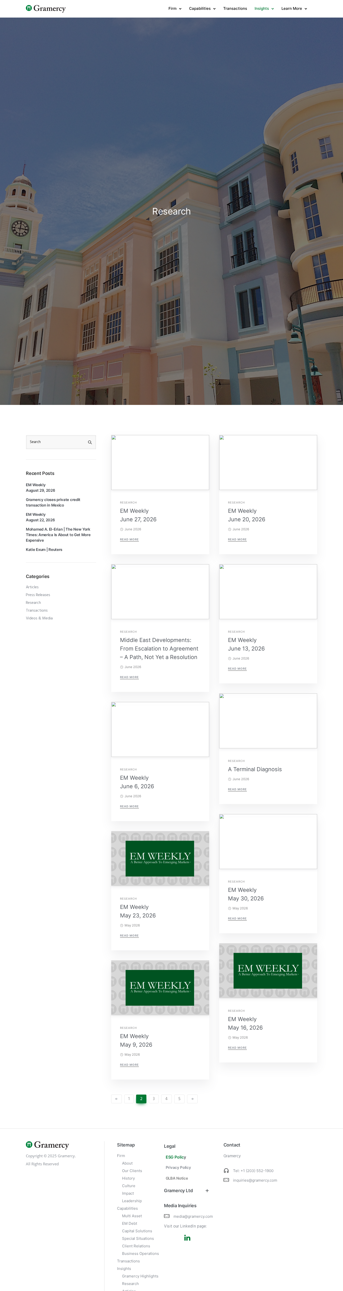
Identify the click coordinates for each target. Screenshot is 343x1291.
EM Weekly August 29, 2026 (40, 487)
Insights (262, 8)
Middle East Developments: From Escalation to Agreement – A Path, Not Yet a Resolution (159, 648)
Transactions (235, 8)
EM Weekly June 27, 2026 (138, 515)
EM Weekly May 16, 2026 (245, 1023)
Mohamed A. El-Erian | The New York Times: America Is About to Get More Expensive (58, 535)
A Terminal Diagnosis (255, 769)
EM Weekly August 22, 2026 (40, 517)
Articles (32, 587)
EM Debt (129, 1223)
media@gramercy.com (193, 1216)
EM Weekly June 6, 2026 (137, 782)
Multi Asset (132, 1215)
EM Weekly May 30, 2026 (246, 894)
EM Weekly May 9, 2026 (136, 1040)
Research (128, 502)
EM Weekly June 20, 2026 (246, 515)
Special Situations (138, 1238)
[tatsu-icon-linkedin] (187, 1237)
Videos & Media (39, 618)
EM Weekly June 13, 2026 (246, 644)
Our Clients (132, 1170)
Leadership (132, 1200)
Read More (129, 539)
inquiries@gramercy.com (255, 1180)
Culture (128, 1185)
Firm (172, 8)
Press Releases (38, 595)
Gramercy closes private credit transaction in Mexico (53, 502)
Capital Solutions (137, 1231)
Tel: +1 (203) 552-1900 (253, 1170)
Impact (128, 1193)
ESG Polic (175, 1157)
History (128, 1178)
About (127, 1163)
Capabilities (200, 8)
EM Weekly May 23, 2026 (138, 911)
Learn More (291, 8)
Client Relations (136, 1246)
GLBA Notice (177, 1178)
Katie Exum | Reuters (44, 549)
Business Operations (140, 1253)
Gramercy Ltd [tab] (178, 1190)
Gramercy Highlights (140, 1276)
